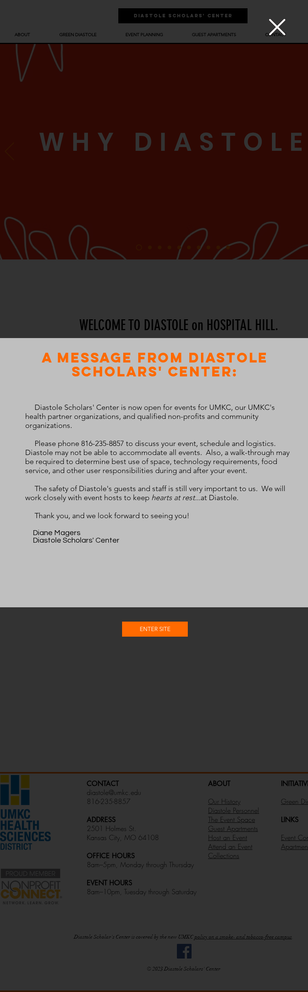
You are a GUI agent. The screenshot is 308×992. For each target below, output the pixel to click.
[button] (277, 27)
